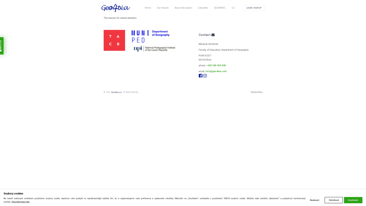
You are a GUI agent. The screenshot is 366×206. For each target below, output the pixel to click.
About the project (183, 7)
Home (148, 7)
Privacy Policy (256, 92)
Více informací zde (20, 202)
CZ (233, 7)
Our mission (163, 7)
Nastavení (314, 200)
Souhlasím (353, 200)
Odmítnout (334, 200)
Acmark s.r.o (116, 92)
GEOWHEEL (220, 7)
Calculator (203, 7)
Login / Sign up (253, 8)
